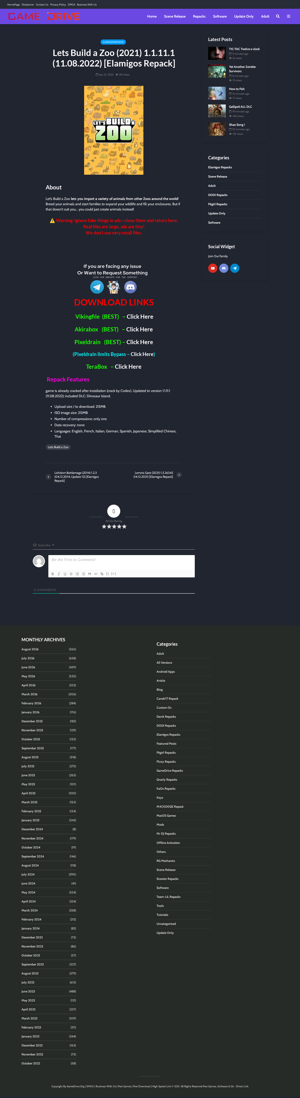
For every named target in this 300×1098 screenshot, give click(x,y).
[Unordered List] (83, 574)
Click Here (139, 316)
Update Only (244, 16)
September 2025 (33, 748)
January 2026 (31, 712)
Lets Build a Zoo (58, 447)
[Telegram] (234, 268)
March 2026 (30, 694)
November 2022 (32, 1054)
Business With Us (87, 4)
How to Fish (237, 89)
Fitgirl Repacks (166, 753)
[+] (113, 573)
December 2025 (32, 721)
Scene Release (175, 16)
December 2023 (32, 937)
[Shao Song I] (217, 129)
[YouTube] (212, 268)
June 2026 (28, 667)
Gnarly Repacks (167, 780)
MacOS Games (166, 816)
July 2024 (28, 874)
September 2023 (33, 964)
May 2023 (28, 1000)
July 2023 (28, 982)
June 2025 (28, 775)
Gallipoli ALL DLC (240, 107)
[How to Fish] (217, 93)
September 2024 (33, 856)
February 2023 (31, 1027)
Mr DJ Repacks (166, 834)
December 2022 (32, 1045)
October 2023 (31, 955)
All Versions (164, 663)
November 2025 (32, 730)
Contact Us (42, 4)
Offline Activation (168, 843)
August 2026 (30, 649)
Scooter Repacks (168, 879)
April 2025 (29, 793)
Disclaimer (28, 4)
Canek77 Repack (167, 699)
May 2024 (28, 892)
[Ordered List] (77, 574)
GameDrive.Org (75, 1086)
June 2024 (28, 883)
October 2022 (31, 1063)
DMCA (71, 4)
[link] (114, 248)
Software (220, 16)
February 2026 (31, 703)
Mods (160, 825)
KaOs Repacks (166, 789)
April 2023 (29, 1009)
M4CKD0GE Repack (170, 807)
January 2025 (31, 820)
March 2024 (30, 910)
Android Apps (166, 672)
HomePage (13, 4)
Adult (265, 16)
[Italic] (59, 574)
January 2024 (31, 928)
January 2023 (31, 1036)
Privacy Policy (58, 4)
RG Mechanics (166, 861)
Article (161, 681)
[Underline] (65, 574)
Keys (160, 798)
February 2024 (32, 919)
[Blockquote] (90, 574)
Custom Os (164, 708)
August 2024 (30, 865)
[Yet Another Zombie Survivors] (217, 71)
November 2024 (32, 838)
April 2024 (29, 901)
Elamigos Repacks (113, 42)
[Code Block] (96, 574)
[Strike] (71, 574)
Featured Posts (166, 744)
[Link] (102, 574)
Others (161, 852)
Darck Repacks (166, 717)
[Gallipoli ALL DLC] (217, 111)
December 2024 (32, 829)
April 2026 (29, 685)
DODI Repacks (166, 726)
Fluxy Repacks (166, 762)
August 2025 (30, 757)
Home (152, 16)
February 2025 (31, 811)
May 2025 (28, 784)
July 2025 (28, 766)
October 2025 (31, 739)
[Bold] (53, 574)
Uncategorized (166, 924)
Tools (160, 906)
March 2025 (30, 802)
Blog (160, 690)
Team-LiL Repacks (169, 897)
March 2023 (30, 1018)
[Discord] (223, 268)
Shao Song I (237, 125)
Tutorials (162, 915)
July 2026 (28, 658)
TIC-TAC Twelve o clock (244, 49)
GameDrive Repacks (170, 771)
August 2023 (30, 973)
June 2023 (28, 991)
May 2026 (28, 676)
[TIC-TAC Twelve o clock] (217, 53)
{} (107, 573)
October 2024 (31, 847)
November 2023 (32, 946)
